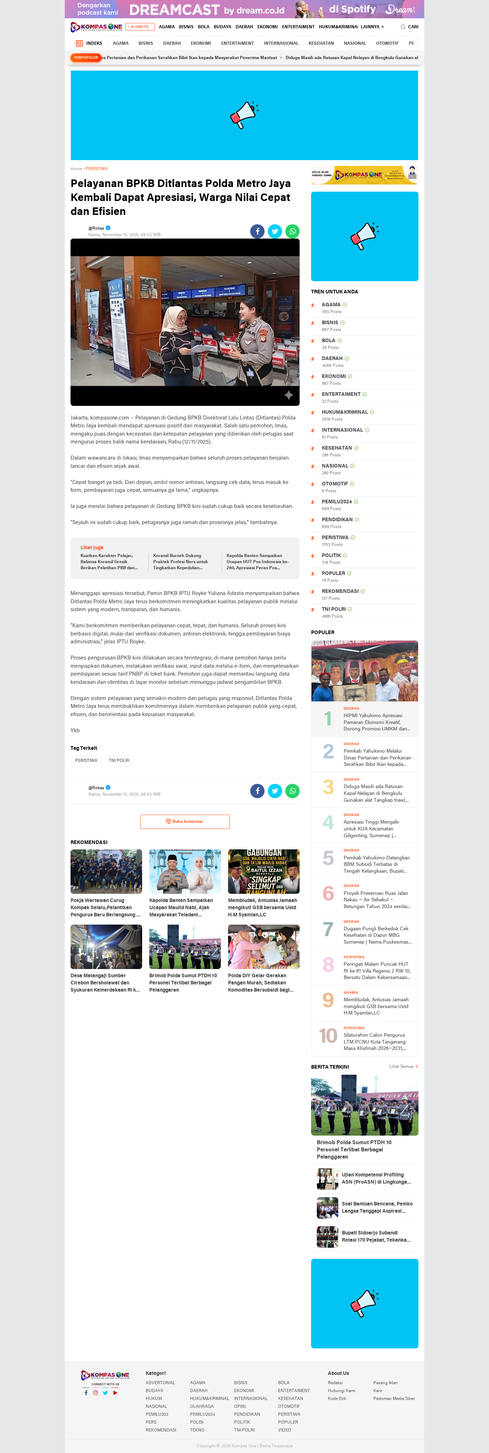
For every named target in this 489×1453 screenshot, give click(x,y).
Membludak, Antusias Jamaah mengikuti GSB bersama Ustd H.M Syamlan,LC (376, 1006)
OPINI (240, 1407)
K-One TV (140, 27)
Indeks (94, 44)
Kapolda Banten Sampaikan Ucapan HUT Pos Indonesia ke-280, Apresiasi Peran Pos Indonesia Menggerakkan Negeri (258, 562)
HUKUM (154, 1399)
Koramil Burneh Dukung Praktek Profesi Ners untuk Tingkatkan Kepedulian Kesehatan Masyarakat (180, 562)
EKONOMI (267, 27)
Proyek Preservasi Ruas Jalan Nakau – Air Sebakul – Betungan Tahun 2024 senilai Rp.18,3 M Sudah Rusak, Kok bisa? (376, 901)
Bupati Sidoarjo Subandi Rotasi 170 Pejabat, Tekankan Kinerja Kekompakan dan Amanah (376, 1237)
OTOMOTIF (387, 44)
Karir (377, 1391)
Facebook (85, 1402)
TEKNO (197, 1430)
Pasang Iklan (385, 1383)
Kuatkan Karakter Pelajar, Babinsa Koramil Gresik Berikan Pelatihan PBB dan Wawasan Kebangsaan (108, 562)
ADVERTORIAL (160, 1383)
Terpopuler (86, 58)
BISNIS (186, 27)
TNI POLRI (119, 761)
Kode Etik (337, 1399)
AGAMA (167, 27)
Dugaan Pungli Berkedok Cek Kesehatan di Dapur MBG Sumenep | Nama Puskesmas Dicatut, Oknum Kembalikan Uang (376, 936)
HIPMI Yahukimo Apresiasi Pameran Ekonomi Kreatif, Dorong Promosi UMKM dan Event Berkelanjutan (375, 723)
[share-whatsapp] (292, 231)
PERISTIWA (86, 761)
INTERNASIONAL (281, 44)
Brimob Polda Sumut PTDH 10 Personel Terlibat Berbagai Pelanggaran (354, 1150)
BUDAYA (222, 27)
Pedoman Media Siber (394, 1399)
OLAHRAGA (202, 1407)
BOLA (203, 27)
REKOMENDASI (340, 591)
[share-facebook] (257, 231)
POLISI (196, 1422)
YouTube (114, 1402)
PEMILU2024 (337, 502)
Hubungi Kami (341, 1391)
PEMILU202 (157, 1415)
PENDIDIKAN (337, 520)
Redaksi (335, 1383)
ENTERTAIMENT (298, 27)
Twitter (105, 1402)
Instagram (95, 1402)
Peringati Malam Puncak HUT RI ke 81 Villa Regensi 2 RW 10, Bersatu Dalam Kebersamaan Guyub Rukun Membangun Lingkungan (377, 972)
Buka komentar (188, 822)
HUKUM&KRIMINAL (339, 27)
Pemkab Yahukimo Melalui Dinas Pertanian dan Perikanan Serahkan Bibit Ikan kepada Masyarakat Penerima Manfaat (127, 58)
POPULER (333, 573)
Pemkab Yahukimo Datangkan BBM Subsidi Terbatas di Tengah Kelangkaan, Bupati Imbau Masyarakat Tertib (377, 865)
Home (76, 169)
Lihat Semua (401, 1067)
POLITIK (331, 555)
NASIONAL (355, 44)
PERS (151, 1422)
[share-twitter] (275, 231)
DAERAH (244, 27)
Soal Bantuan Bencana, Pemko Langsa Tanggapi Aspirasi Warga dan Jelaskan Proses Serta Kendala (377, 1208)
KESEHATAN (321, 44)
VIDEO (284, 1430)
